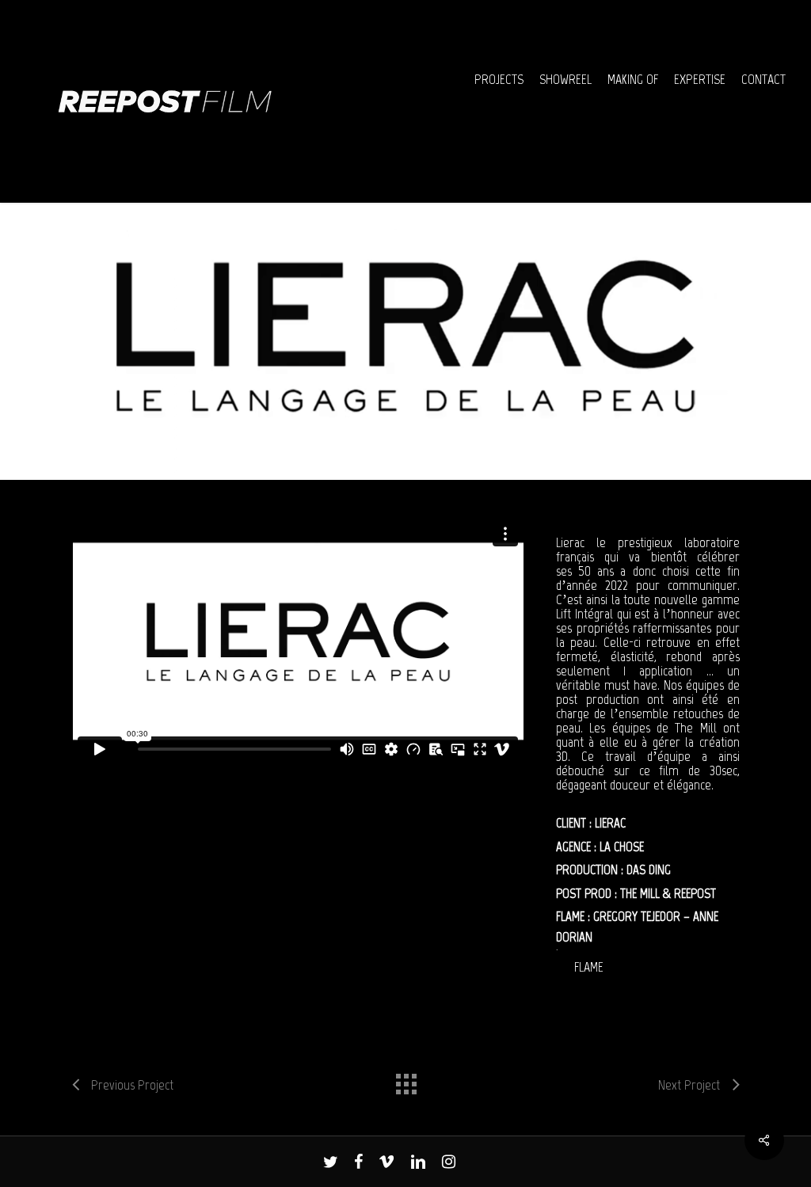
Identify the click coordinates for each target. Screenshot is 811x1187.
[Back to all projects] (405, 1080)
